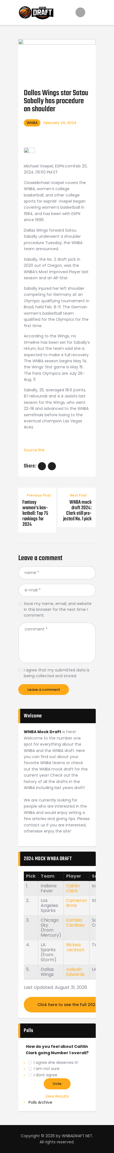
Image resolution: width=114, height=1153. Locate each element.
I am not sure (46, 1068)
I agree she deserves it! (56, 1062)
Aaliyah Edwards (75, 972)
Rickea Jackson (75, 947)
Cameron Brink (76, 903)
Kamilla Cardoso (75, 922)
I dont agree (45, 1075)
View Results (57, 1096)
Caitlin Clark (73, 888)
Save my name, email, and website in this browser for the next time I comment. (58, 609)
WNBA (32, 122)
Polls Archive (40, 1102)
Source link (34, 450)
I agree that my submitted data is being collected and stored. (56, 673)
